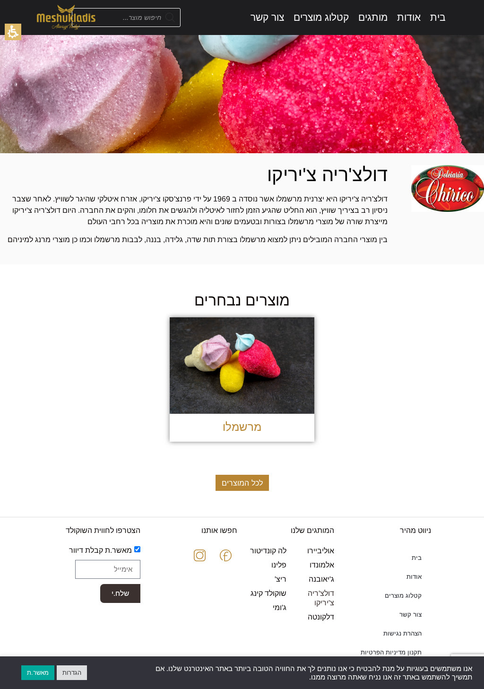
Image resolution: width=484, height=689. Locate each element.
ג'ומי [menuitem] (279, 607)
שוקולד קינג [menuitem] (268, 593)
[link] (438, 17)
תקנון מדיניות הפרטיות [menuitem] (391, 652)
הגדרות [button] (71, 672)
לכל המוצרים (242, 483)
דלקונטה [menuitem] (321, 617)
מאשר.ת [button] (38, 672)
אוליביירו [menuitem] (320, 551)
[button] (13, 32)
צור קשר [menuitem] (410, 614)
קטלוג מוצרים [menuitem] (403, 595)
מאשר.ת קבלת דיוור (100, 550)
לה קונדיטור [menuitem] (268, 551)
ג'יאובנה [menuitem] (321, 579)
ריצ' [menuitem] (280, 579)
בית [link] (417, 557)
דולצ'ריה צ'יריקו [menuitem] (321, 598)
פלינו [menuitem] (278, 565)
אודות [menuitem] (414, 576)
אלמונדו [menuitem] (322, 565)
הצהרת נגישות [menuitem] (402, 633)
